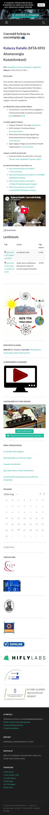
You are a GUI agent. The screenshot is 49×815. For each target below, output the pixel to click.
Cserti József (8, 772)
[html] (22, 116)
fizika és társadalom (24, 67)
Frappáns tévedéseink (12, 464)
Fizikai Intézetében (10, 728)
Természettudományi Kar (13, 725)
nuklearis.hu (36, 125)
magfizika (37, 67)
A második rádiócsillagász (13, 451)
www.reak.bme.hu (16, 131)
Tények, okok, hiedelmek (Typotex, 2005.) (25, 159)
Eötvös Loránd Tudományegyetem (16, 722)
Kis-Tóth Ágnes (9, 784)
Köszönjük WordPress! (14, 805)
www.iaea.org (14, 140)
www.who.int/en (27, 147)
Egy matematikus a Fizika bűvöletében (18, 470)
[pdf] (11, 116)
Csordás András (9, 778)
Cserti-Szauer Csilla (11, 775)
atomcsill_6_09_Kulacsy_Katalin (9, 255)
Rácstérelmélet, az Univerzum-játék (17, 458)
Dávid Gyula (8, 781)
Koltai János (8, 787)
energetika (11, 67)
